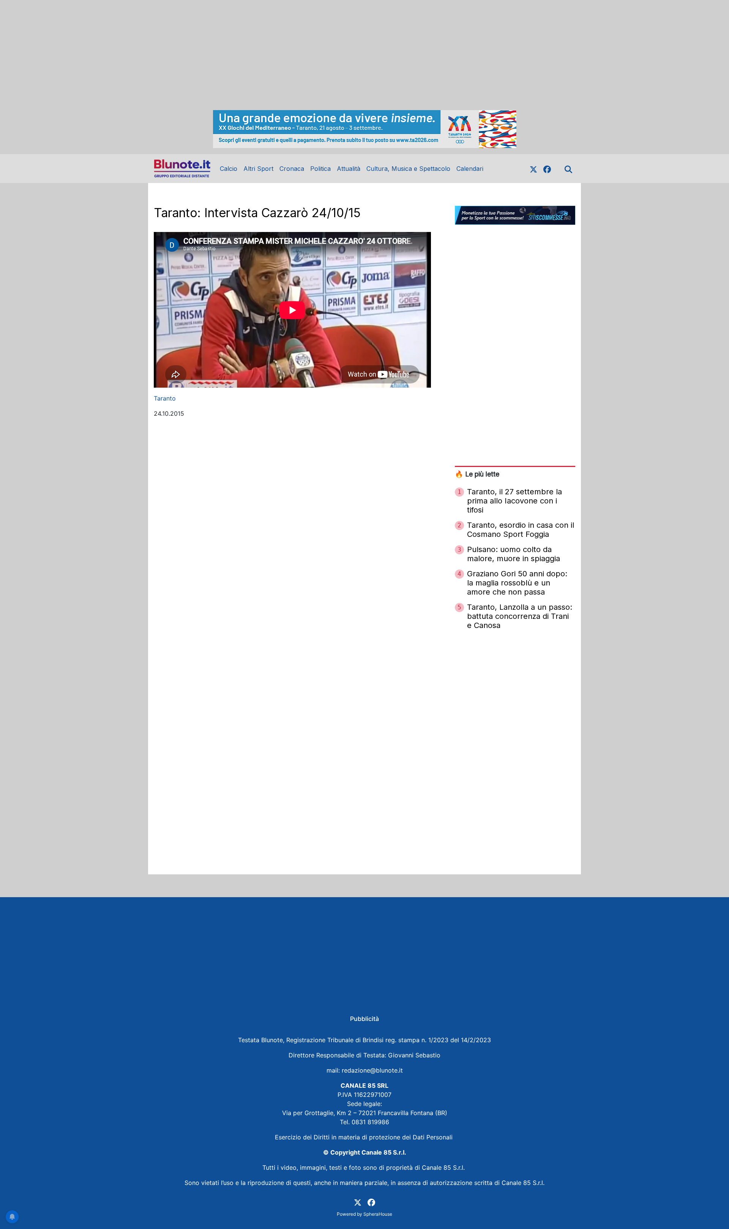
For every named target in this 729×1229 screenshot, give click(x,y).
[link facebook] (547, 168)
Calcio (228, 168)
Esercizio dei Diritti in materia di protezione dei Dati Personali (364, 1137)
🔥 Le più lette (477, 474)
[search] (568, 168)
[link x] (533, 168)
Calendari (469, 168)
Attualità (348, 168)
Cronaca (291, 168)
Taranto (165, 398)
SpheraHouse (377, 1214)
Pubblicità (364, 1018)
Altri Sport (258, 168)
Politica (320, 168)
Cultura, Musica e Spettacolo (408, 168)
